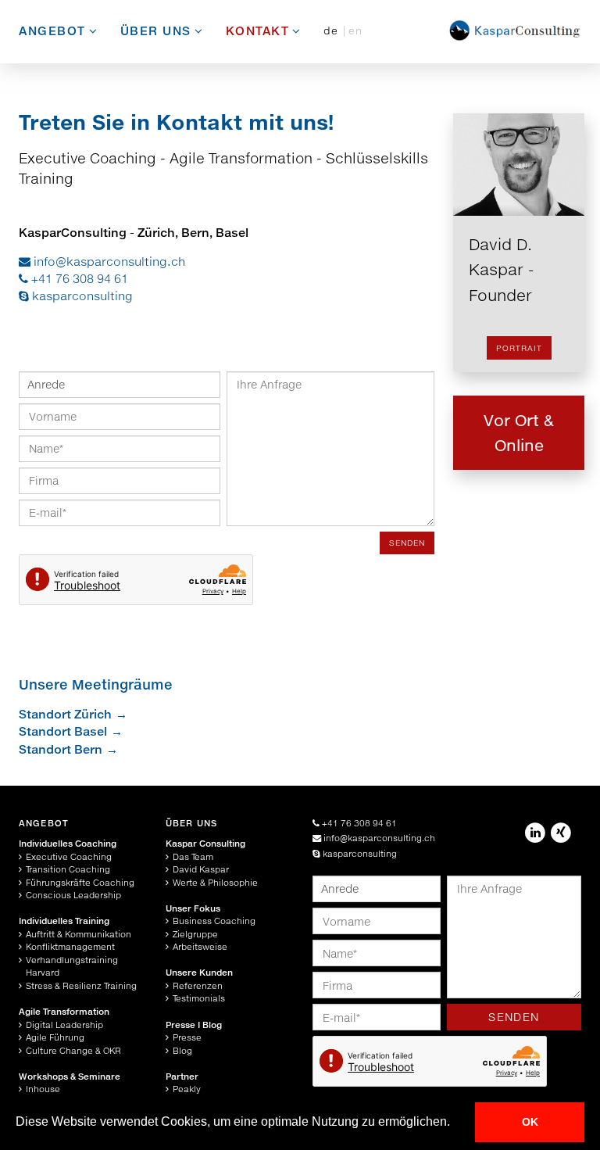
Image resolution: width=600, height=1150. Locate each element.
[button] (455, 1123)
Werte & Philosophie (215, 882)
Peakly (187, 1089)
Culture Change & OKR (73, 1050)
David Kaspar (201, 869)
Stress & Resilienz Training (81, 985)
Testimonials (199, 998)
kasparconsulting (81, 295)
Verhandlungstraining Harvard (72, 966)
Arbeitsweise (200, 946)
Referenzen (198, 985)
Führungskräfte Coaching (80, 882)
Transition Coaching (68, 869)
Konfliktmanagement (70, 946)
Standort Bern (60, 749)
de (333, 30)
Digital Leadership (64, 1024)
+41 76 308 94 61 (78, 278)
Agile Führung (55, 1037)
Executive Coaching (69, 856)
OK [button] (530, 1122)
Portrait (519, 348)
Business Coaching (214, 920)
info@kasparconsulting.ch (107, 261)
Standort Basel (63, 731)
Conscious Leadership (73, 895)
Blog (182, 1050)
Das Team (193, 856)
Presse (187, 1037)
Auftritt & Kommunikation (78, 934)
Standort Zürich (65, 714)
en (355, 30)
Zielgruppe (195, 934)
